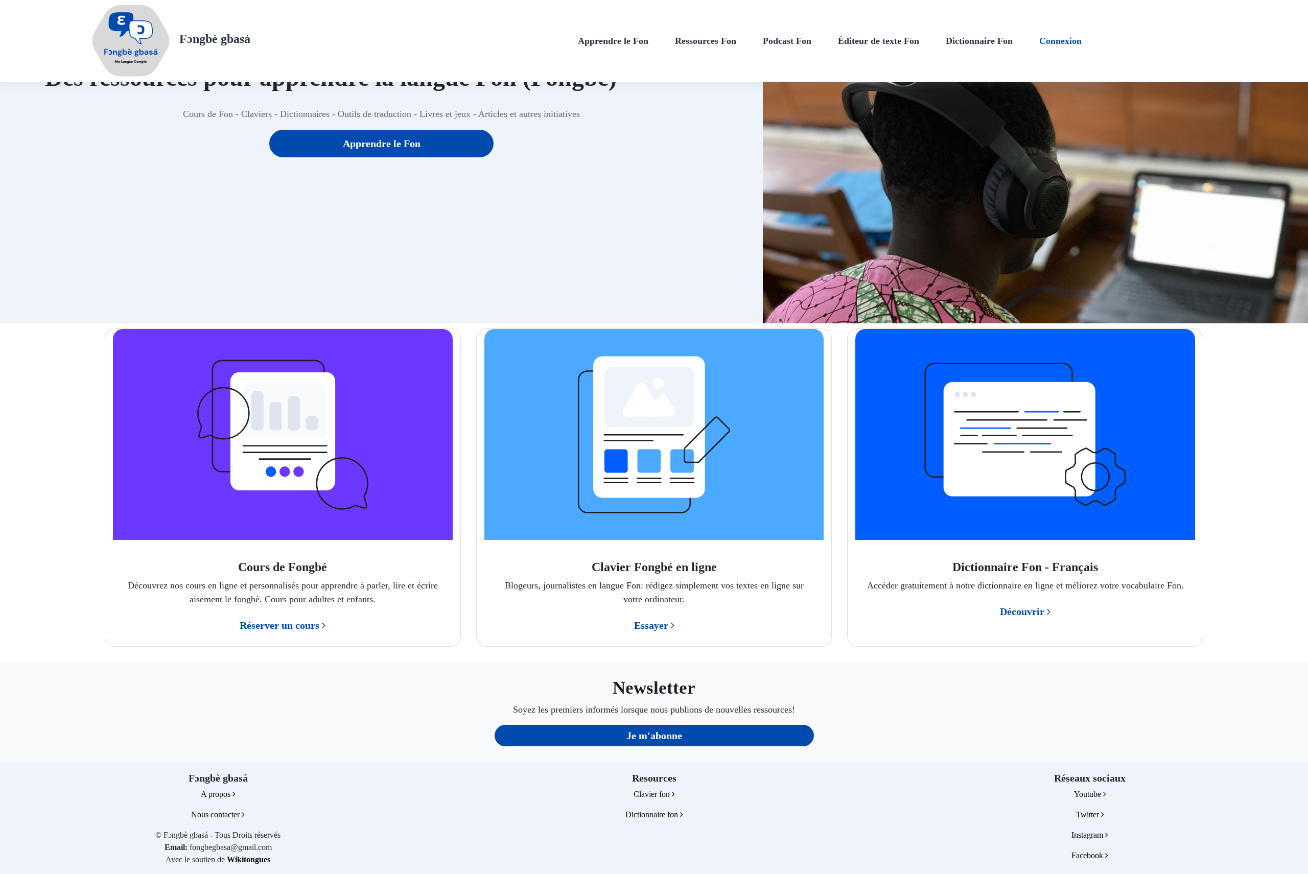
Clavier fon (653, 794)
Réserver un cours (281, 625)
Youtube (1088, 794)
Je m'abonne (654, 735)
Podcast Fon (787, 41)
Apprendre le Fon (613, 41)
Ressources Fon (705, 41)
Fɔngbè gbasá (214, 39)
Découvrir (1023, 611)
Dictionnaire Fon (979, 41)
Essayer (652, 625)
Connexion (1060, 41)
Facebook (1088, 855)
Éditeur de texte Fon (878, 41)
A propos (216, 794)
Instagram (1088, 835)
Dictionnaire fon (652, 814)
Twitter (1088, 814)
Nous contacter (216, 814)
